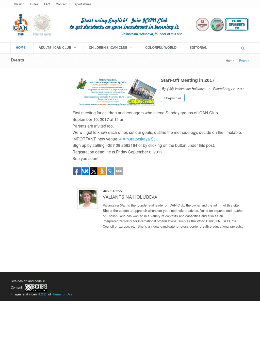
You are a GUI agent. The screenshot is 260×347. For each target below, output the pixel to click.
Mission (19, 4)
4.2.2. (42, 294)
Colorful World (160, 47)
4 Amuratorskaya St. (137, 139)
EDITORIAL (198, 47)
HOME (21, 47)
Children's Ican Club (108, 47)
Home (230, 60)
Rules (34, 4)
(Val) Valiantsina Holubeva (186, 88)
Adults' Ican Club (55, 47)
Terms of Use (62, 294)
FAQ (47, 4)
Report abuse (81, 4)
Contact (61, 4)
